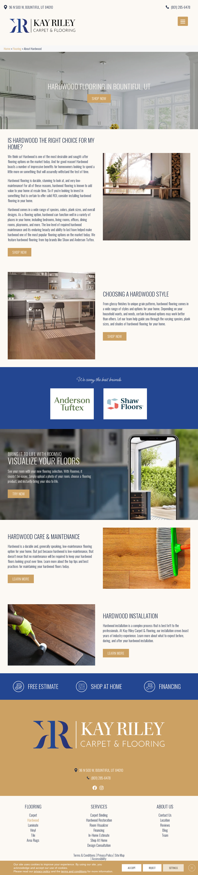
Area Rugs (33, 840)
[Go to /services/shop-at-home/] (99, 686)
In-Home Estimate (98, 835)
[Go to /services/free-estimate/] (35, 686)
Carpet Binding (99, 815)
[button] (19, 252)
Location (165, 820)
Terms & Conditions (84, 855)
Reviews (165, 825)
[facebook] (94, 788)
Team (165, 835)
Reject (152, 868)
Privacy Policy (105, 855)
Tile (33, 835)
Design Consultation (99, 845)
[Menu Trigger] (183, 21)
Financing (98, 830)
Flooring (17, 48)
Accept (131, 868)
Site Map (120, 855)
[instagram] (101, 788)
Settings (173, 868)
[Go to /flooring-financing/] (162, 686)
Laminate (33, 825)
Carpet (33, 815)
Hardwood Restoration (99, 820)
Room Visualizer (99, 825)
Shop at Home (98, 840)
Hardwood (33, 820)
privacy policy (42, 871)
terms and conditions (74, 871)
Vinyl (33, 830)
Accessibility (99, 858)
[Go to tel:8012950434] (145, 7)
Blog (165, 830)
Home (7, 48)
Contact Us (165, 815)
